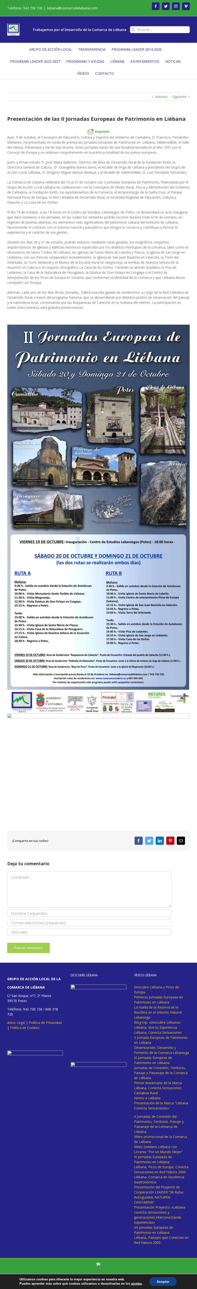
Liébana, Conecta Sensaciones (158, 1032)
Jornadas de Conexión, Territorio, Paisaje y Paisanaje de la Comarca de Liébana (161, 1072)
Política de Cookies (25, 1027)
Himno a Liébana (147, 1098)
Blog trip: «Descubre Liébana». (157, 1022)
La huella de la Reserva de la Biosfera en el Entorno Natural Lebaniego (158, 1012)
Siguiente (179, 96)
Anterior (161, 96)
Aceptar (163, 1281)
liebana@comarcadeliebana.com (72, 8)
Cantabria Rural (146, 1093)
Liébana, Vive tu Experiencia (155, 1027)
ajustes (136, 1283)
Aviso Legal (16, 1022)
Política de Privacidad (45, 1022)
